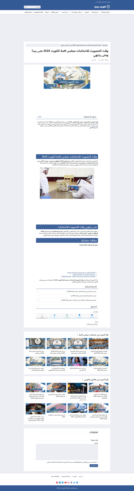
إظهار (39, 116)
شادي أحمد (101, 60)
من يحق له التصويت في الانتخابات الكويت (84, 274)
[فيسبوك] (77, 482)
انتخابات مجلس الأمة (92, 324)
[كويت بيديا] (102, 7)
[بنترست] (57, 482)
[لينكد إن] (60, 482)
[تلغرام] (62, 482)
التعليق (96, 443)
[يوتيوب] (65, 482)
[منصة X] (71, 482)
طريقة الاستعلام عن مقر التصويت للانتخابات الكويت (81, 272)
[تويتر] (74, 482)
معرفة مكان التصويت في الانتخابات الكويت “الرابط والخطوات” (78, 276)
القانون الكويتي (90, 379)
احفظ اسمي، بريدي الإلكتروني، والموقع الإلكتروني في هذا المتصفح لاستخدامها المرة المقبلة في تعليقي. (72, 462)
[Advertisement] (67, 27)
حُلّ (91, 165)
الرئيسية (104, 45)
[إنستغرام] (68, 482)
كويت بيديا (95, 125)
